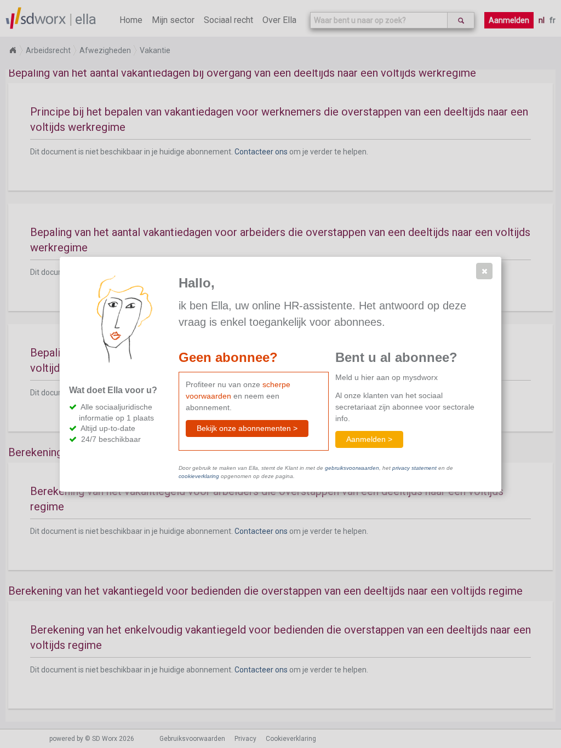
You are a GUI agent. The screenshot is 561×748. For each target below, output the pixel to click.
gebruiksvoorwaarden (352, 468)
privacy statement (414, 468)
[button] (484, 271)
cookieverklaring (199, 476)
